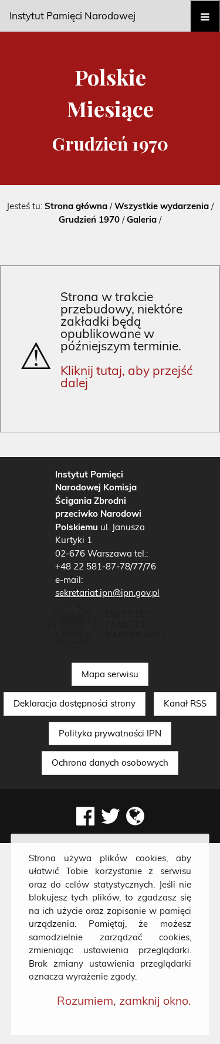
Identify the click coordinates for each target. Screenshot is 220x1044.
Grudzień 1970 (89, 219)
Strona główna (76, 205)
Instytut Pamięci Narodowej (72, 15)
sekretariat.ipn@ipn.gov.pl (107, 592)
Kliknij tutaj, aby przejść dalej (126, 376)
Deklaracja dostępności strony (74, 703)
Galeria (142, 219)
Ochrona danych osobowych (110, 762)
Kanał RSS (185, 703)
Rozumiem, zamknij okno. (124, 1000)
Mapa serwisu (110, 674)
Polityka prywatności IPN (110, 733)
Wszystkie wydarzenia (161, 205)
